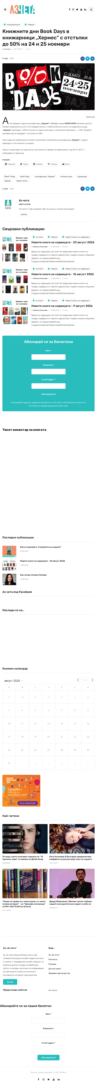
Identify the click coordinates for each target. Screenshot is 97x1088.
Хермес (7, 180)
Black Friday (9, 176)
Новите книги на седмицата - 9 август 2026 (62, 306)
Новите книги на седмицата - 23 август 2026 (62, 242)
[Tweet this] (87, 58)
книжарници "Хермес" (45, 176)
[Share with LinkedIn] (92, 58)
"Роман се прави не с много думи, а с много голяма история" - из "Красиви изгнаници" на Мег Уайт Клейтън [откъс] (23, 904)
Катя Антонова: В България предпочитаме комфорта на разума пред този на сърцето (70, 857)
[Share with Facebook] (82, 58)
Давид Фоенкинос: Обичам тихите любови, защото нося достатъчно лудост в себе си (70, 902)
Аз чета (7, 49)
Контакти (52, 959)
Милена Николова (40, 247)
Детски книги (54, 969)
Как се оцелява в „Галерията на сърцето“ (40, 547)
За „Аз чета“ (54, 955)
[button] (48, 86)
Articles (24, 214)
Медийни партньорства (59, 973)
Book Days (25, 176)
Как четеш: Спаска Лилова (33, 575)
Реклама (52, 964)
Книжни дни (66, 176)
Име (48, 350)
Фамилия (48, 365)
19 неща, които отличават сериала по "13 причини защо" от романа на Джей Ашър (22, 857)
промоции (82, 176)
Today (85, 680)
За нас (10, 982)
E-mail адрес (48, 379)
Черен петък (22, 180)
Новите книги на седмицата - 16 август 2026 (62, 274)
